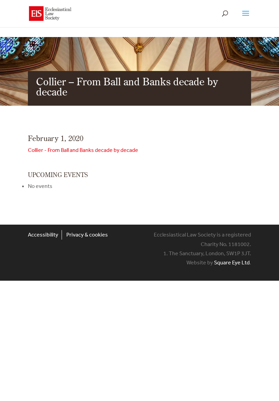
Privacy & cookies (87, 234)
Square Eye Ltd (232, 262)
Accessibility (43, 234)
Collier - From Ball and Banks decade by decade (83, 149)
